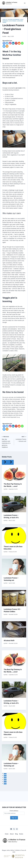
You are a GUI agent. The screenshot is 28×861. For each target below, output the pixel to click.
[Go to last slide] (5, 462)
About (12, 834)
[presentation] (14, 473)
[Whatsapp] (22, 43)
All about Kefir (9, 640)
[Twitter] (7, 43)
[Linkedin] (13, 43)
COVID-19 (4, 19)
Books (21, 834)
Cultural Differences (13, 19)
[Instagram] (10, 43)
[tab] (5, 773)
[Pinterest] (16, 43)
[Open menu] (24, 3)
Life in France (12, 20)
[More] (7, 46)
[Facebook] (4, 43)
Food (21, 19)
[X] (14, 829)
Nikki (5, 36)
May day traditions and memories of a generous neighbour (6, 442)
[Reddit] (19, 43)
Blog (16, 834)
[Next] (11, 462)
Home (6, 834)
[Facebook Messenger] (4, 46)
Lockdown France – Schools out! (21, 439)
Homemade (5, 20)
